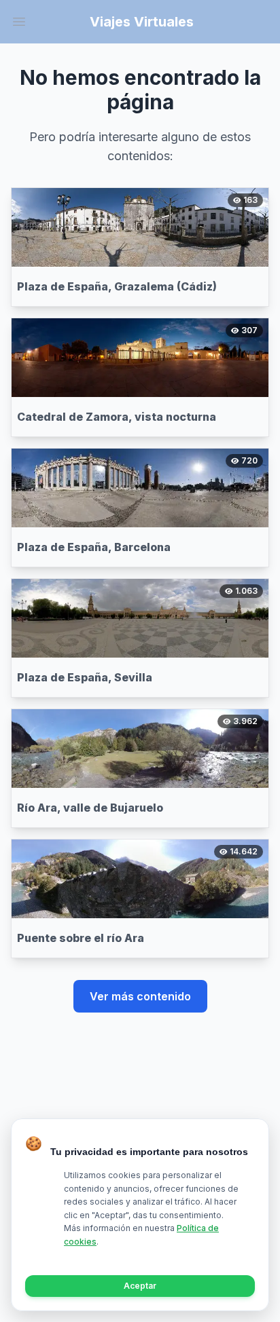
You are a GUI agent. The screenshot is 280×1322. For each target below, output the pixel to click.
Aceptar (140, 1286)
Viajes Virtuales (142, 22)
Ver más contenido (140, 996)
